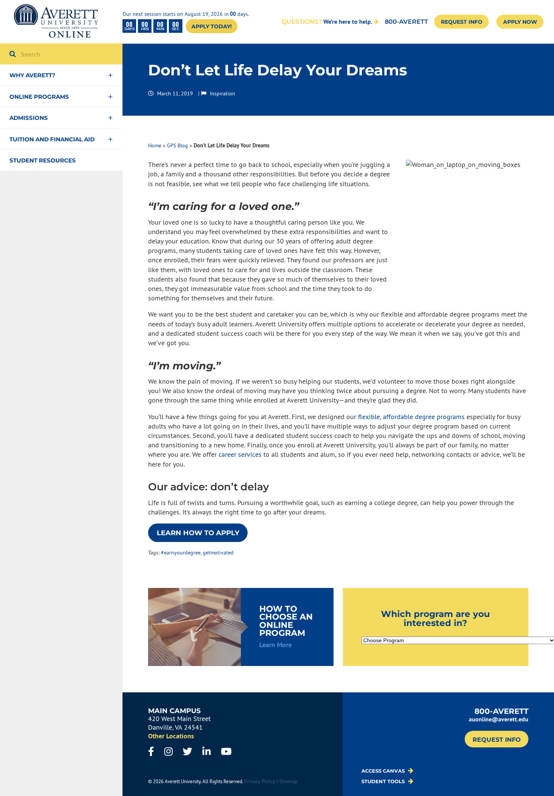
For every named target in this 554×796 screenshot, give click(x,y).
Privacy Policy (259, 781)
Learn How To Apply (198, 533)
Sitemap (288, 781)
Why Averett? (32, 75)
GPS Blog (177, 145)
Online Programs (39, 96)
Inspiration (222, 93)
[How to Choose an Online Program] (241, 627)
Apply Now (520, 21)
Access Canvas (383, 771)
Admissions (28, 117)
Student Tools (383, 781)
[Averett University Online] (56, 21)
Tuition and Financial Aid (52, 139)
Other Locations (171, 736)
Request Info (461, 21)
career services (240, 454)
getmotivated (218, 552)
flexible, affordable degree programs (411, 416)
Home (154, 145)
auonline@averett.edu (498, 719)
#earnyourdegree (180, 552)
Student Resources (42, 160)
